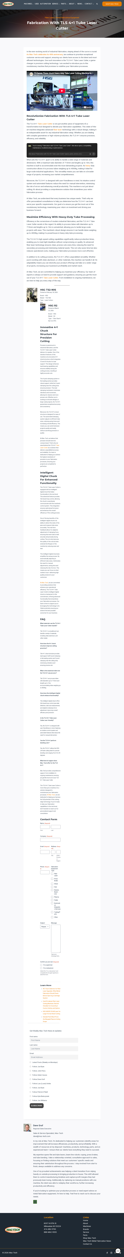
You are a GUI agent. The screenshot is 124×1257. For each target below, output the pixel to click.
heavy (88, 166)
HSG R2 (52, 305)
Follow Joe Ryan (38, 1067)
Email (32, 1053)
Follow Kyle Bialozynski (40, 1096)
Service (86, 1232)
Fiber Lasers (50, 18)
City (52, 855)
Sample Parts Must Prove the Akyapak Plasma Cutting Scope (51, 1019)
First (41, 830)
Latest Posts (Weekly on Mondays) (45, 1062)
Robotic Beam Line (56, 892)
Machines (87, 1226)
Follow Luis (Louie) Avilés (41, 1084)
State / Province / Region (58, 858)
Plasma (56, 897)
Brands (86, 1229)
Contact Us (87, 1244)
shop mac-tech (112, 4)
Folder (56, 900)
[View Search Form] (97, 3)
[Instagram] (111, 1253)
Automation (45, 4)
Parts (85, 1235)
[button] (118, 1251)
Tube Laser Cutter (45, 124)
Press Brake (56, 879)
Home (85, 1220)
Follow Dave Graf (38, 1079)
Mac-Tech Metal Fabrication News (97, 1241)
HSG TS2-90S (48, 289)
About (85, 1223)
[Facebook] (107, 1253)
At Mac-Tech (44, 582)
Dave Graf (38, 1125)
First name (33, 1036)
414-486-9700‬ (50, 1229)
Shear (56, 884)
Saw (55, 887)
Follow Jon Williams (39, 1100)
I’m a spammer (48, 965)
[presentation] (32, 295)
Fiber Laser (56, 874)
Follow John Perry (38, 1071)
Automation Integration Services (57, 906)
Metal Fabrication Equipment (67, 18)
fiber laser (58, 130)
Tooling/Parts (57, 913)
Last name (33, 1045)
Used (37, 4)
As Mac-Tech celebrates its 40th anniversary (45, 54)
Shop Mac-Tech (89, 1238)
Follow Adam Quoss (39, 1075)
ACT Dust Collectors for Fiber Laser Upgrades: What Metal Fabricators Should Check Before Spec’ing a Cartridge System (52, 993)
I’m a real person (48, 968)
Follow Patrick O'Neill (40, 1092)
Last (52, 830)
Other (56, 917)
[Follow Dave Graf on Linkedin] (35, 1202)
